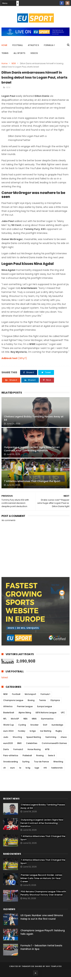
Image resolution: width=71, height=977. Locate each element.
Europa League (44, 706)
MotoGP (15, 718)
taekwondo (57, 767)
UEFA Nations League (46, 712)
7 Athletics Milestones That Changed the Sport (32, 481)
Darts (6, 749)
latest (4, 677)
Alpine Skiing (24, 712)
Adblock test (9, 358)
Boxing (31, 700)
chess (64, 737)
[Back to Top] (35, 972)
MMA (34, 718)
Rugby (59, 731)
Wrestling (58, 761)
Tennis (5, 53)
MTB (47, 749)
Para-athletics (10, 755)
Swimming (50, 737)
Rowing (40, 755)
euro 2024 (8, 731)
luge (37, 767)
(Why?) (22, 358)
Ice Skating (45, 731)
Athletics (33, 45)
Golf (45, 724)
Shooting (17, 737)
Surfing (25, 761)
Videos (34, 53)
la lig (28, 767)
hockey (21, 731)
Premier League (25, 706)
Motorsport (30, 694)
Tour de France (41, 761)
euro (12, 767)
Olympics (55, 700)
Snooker (34, 724)
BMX (19, 743)
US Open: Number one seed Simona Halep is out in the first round (41, 917)
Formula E (18, 749)
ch (4, 767)
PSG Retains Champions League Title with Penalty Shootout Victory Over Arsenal (43, 893)
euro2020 (8, 743)
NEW (14, 63)
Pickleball (27, 755)
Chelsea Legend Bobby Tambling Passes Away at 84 (33, 418)
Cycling (22, 724)
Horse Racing (34, 749)
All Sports (19, 53)
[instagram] (67, 3)
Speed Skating (33, 737)
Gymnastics (47, 718)
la (20, 767)
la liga (33, 731)
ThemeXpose (28, 966)
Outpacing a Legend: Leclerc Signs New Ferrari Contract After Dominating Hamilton (31, 449)
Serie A (51, 755)
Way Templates (54, 966)
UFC (63, 712)
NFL (4, 718)
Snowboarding (10, 761)
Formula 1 (49, 45)
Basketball (8, 712)
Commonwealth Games (54, 743)
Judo (5, 737)
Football (17, 45)
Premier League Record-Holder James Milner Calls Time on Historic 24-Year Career (41, 878)
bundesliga (57, 724)
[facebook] (62, 3)
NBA (25, 718)
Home (4, 45)
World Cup (8, 724)
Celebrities (31, 743)
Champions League (13, 700)
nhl (45, 767)
